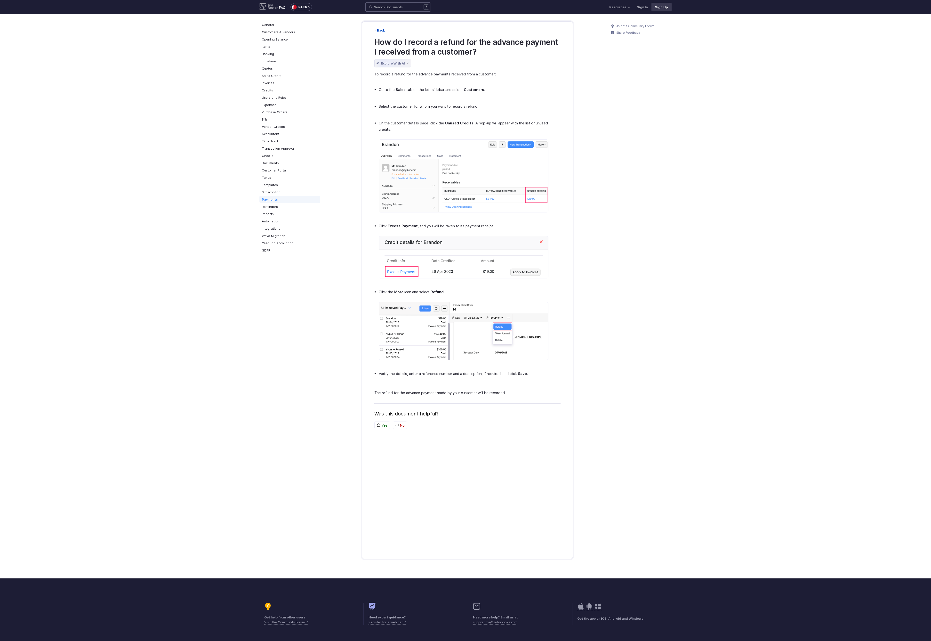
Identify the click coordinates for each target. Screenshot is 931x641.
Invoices (268, 83)
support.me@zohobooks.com (495, 622)
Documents (270, 163)
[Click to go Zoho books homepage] (268, 7)
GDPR (266, 250)
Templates (270, 185)
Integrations (271, 228)
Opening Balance (275, 39)
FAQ (282, 8)
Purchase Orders (274, 112)
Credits (267, 90)
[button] (299, 7)
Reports (268, 214)
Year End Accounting (277, 243)
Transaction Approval (278, 148)
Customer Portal (274, 170)
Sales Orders (271, 76)
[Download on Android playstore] (581, 609)
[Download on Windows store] (598, 609)
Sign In (642, 7)
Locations (269, 61)
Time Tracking (272, 141)
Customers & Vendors (278, 32)
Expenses (269, 105)
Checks (267, 156)
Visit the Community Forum (285, 622)
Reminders (270, 207)
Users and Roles (274, 97)
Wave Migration (273, 236)
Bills (265, 119)
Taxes (266, 177)
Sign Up (661, 7)
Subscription (271, 192)
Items (266, 47)
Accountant (270, 134)
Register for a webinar (386, 622)
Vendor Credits (273, 127)
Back (381, 30)
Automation (270, 221)
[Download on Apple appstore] (589, 609)
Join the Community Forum (635, 26)
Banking (268, 54)
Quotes (267, 68)
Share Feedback (628, 32)
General (268, 25)
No (402, 425)
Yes (384, 425)
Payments (270, 199)
